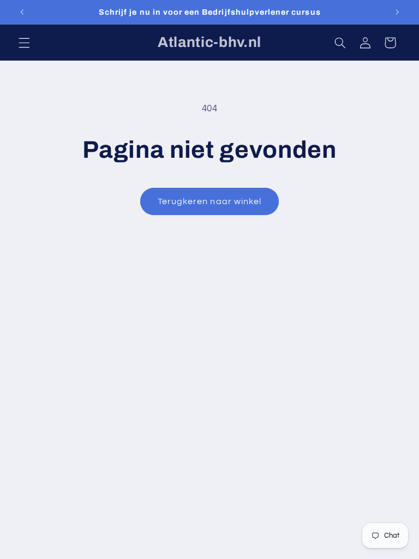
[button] (24, 42)
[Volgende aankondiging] (397, 12)
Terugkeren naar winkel (209, 201)
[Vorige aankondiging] (22, 12)
